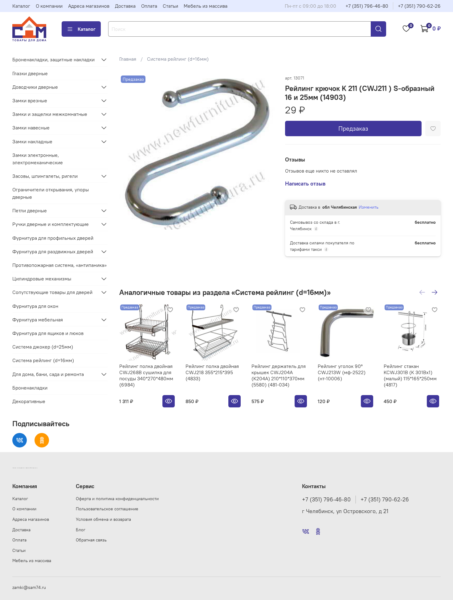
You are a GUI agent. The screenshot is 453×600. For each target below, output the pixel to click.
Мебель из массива (205, 6)
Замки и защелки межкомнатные (49, 114)
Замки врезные (29, 100)
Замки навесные (31, 127)
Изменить (368, 207)
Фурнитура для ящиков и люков (48, 333)
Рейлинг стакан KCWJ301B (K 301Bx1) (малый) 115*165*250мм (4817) (410, 375)
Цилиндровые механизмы (41, 279)
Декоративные (28, 401)
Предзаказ (353, 128)
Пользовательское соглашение (107, 509)
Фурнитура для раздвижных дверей (52, 251)
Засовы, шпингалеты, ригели (45, 176)
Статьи (170, 6)
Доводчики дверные (35, 87)
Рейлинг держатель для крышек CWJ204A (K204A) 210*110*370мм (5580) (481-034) (279, 375)
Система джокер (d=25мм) (42, 347)
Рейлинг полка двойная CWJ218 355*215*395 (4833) (212, 372)
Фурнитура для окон (35, 306)
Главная (127, 59)
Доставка (125, 6)
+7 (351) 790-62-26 (419, 6)
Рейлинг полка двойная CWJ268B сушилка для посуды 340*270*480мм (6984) (146, 375)
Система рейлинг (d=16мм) (178, 59)
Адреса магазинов (88, 6)
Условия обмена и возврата (103, 519)
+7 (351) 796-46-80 (366, 6)
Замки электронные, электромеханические (37, 158)
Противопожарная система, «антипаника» (59, 265)
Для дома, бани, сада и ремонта (48, 374)
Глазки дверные (30, 73)
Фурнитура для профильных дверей (52, 238)
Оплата (149, 6)
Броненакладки (29, 388)
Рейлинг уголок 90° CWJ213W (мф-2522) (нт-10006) (341, 372)
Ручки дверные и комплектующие (50, 224)
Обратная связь (91, 540)
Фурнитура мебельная (37, 319)
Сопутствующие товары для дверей (52, 292)
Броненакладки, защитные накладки (53, 59)
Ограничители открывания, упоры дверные (50, 193)
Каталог (21, 6)
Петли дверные (29, 210)
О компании (49, 6)
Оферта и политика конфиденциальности (117, 498)
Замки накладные (32, 141)
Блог (80, 530)
